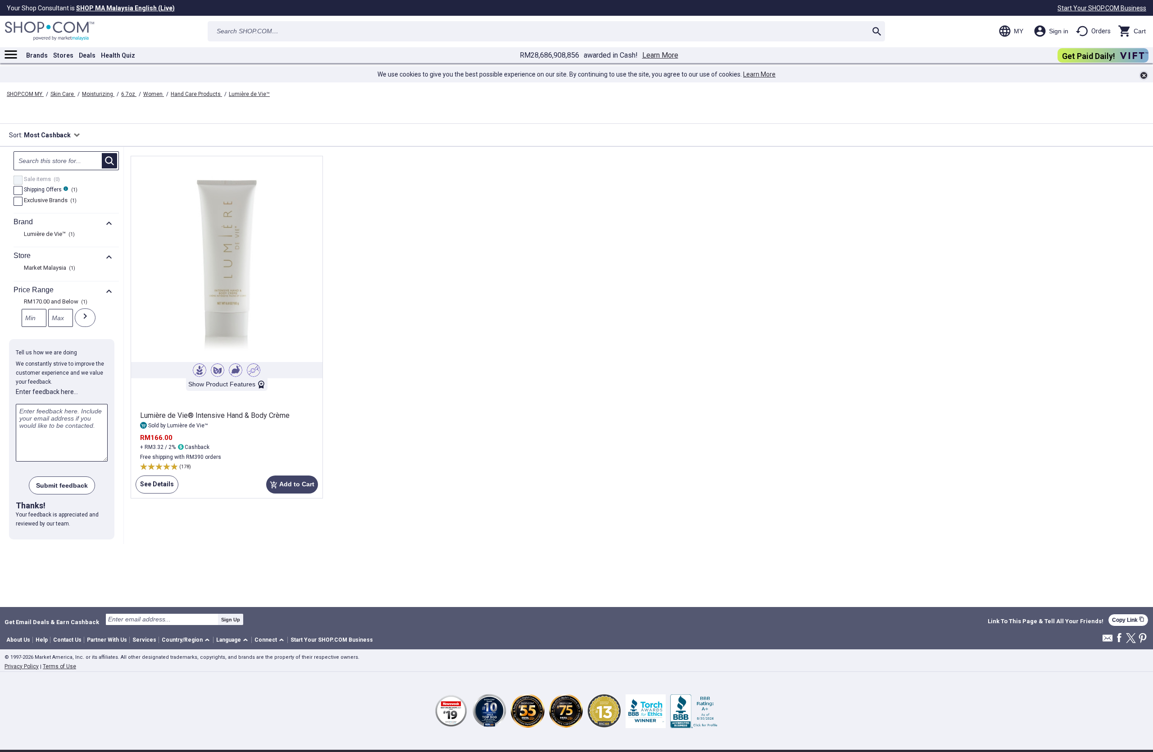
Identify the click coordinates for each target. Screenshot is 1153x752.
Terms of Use (59, 666)
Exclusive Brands (49, 201)
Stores (63, 55)
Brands (37, 55)
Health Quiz (118, 55)
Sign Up (230, 619)
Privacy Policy (22, 666)
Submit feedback (62, 485)
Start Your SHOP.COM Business (1102, 8)
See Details (155, 487)
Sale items (41, 180)
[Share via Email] (1107, 640)
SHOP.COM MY (25, 94)
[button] (187, 640)
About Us (18, 640)
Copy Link (1128, 619)
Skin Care (62, 94)
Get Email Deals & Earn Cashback (52, 622)
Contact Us (67, 640)
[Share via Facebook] (1119, 638)
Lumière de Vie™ (249, 94)
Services (144, 640)
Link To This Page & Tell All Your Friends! (1045, 621)
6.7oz (128, 94)
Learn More (660, 55)
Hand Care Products (196, 94)
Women (153, 94)
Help (42, 640)
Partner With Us (107, 640)
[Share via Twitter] (1131, 638)
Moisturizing (98, 94)
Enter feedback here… (47, 392)
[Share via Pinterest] (1143, 638)
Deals (87, 55)
